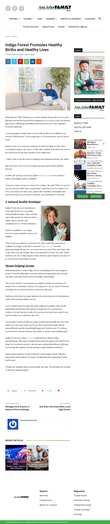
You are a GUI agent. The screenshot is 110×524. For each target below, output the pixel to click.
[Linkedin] (32, 61)
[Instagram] (14, 8)
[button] (99, 18)
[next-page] (11, 475)
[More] (58, 390)
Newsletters (81, 123)
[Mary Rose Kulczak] (13, 424)
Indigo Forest (44, 175)
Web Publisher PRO (62, 522)
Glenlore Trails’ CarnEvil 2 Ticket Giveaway (16, 467)
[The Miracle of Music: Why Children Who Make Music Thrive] (37, 458)
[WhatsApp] (26, 61)
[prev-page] (7, 475)
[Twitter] (21, 8)
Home (7, 36)
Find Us (77, 131)
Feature (15, 36)
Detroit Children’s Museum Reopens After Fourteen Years (38, 440)
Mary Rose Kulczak (15, 54)
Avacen (30, 338)
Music (15, 464)
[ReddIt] (39, 61)
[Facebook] (8, 8)
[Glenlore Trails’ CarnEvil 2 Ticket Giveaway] (16, 458)
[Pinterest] (20, 61)
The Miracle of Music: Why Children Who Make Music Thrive (37, 466)
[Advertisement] (92, 219)
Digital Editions (82, 127)
